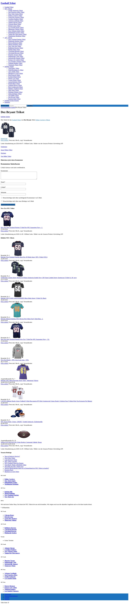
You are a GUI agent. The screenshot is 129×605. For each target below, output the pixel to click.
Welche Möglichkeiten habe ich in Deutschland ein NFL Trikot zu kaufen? (27, 468)
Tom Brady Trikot (13, 68)
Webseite (3, 192)
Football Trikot (9, 7)
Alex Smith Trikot (13, 71)
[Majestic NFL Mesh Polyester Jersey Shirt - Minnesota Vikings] (23, 379)
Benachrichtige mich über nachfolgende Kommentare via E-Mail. (22, 198)
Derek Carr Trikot (13, 78)
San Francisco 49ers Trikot (16, 12)
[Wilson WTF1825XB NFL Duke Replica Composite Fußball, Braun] (23, 440)
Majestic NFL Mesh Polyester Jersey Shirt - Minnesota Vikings (19, 380)
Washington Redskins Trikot (16, 36)
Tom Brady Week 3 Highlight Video (15, 465)
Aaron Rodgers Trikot (14, 82)
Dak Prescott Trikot (14, 75)
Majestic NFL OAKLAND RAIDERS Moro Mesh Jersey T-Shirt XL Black (23, 298)
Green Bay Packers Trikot (16, 17)
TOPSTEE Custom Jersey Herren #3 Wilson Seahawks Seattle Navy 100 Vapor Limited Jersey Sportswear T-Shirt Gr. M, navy (39, 277)
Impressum (8, 594)
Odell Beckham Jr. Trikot (15, 70)
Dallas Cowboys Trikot (15, 15)
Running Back (9, 470)
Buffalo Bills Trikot (14, 49)
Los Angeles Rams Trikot (16, 27)
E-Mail (3, 187)
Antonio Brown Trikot (15, 85)
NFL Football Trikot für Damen (14, 463)
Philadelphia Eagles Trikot (16, 32)
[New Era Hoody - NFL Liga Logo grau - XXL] (17, 358)
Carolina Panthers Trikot (15, 19)
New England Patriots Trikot (16, 39)
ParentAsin (4, 138)
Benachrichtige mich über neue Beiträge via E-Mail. (18, 201)
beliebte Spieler (9, 66)
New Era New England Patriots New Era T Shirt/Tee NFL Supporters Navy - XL (25, 339)
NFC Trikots (8, 9)
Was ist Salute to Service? (12, 456)
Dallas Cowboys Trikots (43, 120)
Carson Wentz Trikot (14, 80)
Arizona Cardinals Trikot (15, 21)
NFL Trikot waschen (11, 461)
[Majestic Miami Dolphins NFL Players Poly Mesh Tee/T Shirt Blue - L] (17, 317)
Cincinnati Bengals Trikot (16, 51)
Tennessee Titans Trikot (15, 65)
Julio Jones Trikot (13, 90)
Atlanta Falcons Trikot (15, 22)
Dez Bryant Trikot (13, 97)
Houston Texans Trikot (15, 55)
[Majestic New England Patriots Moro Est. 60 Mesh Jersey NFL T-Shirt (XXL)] (17, 255)
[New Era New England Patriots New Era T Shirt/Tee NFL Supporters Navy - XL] (17, 338)
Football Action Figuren (12, 100)
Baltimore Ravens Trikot (15, 48)
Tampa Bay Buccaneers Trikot (17, 34)
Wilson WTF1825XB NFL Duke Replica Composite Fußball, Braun (21, 442)
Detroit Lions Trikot (14, 26)
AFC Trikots (8, 38)
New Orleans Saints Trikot (16, 31)
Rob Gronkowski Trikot (15, 87)
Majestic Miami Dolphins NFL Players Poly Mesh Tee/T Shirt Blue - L (22, 319)
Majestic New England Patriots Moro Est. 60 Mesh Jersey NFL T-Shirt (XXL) (24, 257)
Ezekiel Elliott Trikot (14, 77)
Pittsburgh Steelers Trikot (15, 41)
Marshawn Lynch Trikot (15, 73)
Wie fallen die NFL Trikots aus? (14, 466)
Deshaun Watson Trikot (15, 92)
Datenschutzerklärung (11, 596)
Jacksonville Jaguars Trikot (16, 58)
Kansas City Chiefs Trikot (16, 60)
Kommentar (4, 171)
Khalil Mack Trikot (14, 83)
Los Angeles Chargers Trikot (16, 61)
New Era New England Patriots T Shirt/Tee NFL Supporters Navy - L (22, 227)
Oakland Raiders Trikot (15, 63)
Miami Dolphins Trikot (15, 44)
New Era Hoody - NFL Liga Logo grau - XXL (15, 360)
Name (2, 182)
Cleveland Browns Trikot (15, 53)
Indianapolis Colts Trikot (15, 56)
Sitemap (7, 599)
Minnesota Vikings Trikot (16, 29)
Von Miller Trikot (13, 95)
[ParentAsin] (8, 137)
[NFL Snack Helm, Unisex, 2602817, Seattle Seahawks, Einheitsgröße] (17, 420)
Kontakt (7, 597)
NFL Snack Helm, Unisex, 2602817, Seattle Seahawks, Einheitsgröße (21, 422)
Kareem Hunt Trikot (14, 99)
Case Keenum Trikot (11, 460)
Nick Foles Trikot (10, 458)
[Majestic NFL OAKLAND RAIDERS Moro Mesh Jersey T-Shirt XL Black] (17, 296)
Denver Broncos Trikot (15, 43)
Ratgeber (7, 102)
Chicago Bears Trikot (14, 24)
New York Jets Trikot (14, 46)
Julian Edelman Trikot (14, 94)
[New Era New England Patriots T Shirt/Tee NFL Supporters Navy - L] (7, 226)
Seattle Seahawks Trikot (15, 10)
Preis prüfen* (5, 140)
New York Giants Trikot (15, 14)
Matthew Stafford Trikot (15, 88)
